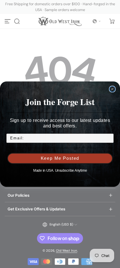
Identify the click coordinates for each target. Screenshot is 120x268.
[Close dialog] (112, 89)
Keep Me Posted (60, 158)
